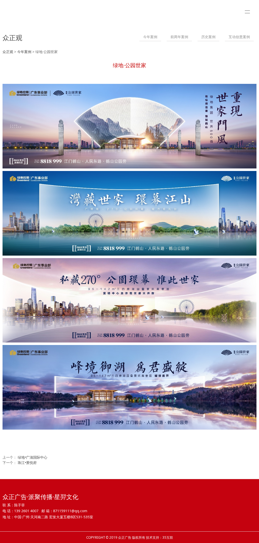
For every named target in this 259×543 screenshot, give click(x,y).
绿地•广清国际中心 (32, 457)
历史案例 (208, 36)
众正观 (8, 51)
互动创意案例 (239, 36)
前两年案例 (179, 36)
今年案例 (150, 36)
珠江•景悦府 (27, 462)
